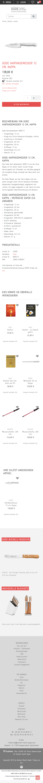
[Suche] (33, 16)
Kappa (16, 21)
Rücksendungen (21, 651)
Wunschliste (21, 711)
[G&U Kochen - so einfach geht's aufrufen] (31, 304)
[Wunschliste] (32, 2)
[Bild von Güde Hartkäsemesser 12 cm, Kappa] (20, 46)
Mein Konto (22, 717)
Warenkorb (21, 714)
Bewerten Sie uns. (21, 719)
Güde (14, 254)
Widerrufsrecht (22, 657)
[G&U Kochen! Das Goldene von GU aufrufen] (10, 355)
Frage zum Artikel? (9, 91)
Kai (21, 683)
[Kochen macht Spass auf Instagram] (21, 767)
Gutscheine (21, 709)
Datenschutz (22, 659)
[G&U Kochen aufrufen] (10, 304)
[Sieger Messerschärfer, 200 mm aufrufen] (10, 406)
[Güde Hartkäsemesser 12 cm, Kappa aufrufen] (11, 477)
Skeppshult (21, 685)
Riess (21, 691)
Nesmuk (21, 688)
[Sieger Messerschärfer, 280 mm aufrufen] (31, 406)
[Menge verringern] (38, 97)
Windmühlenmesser (21, 680)
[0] (36, 2)
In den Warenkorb (21, 104)
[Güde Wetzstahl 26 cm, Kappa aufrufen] (31, 355)
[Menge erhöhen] (34, 97)
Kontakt (21, 706)
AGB (21, 654)
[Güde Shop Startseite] (4, 21)
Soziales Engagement (21, 665)
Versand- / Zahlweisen (22, 648)
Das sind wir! (22, 646)
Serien (9, 21)
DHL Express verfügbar (10, 84)
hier (3, 271)
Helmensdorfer (21, 693)
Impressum (22, 662)
